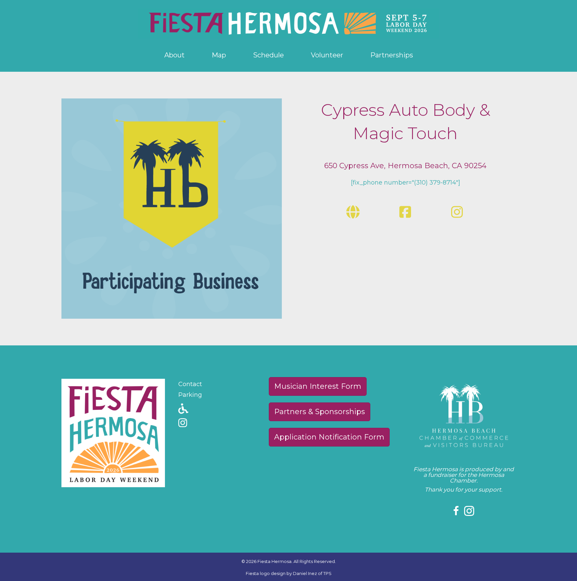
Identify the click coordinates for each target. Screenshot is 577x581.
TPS (327, 573)
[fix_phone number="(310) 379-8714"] (405, 182)
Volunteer (327, 55)
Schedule (268, 55)
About (174, 55)
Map (219, 55)
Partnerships (391, 55)
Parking (190, 394)
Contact (190, 384)
